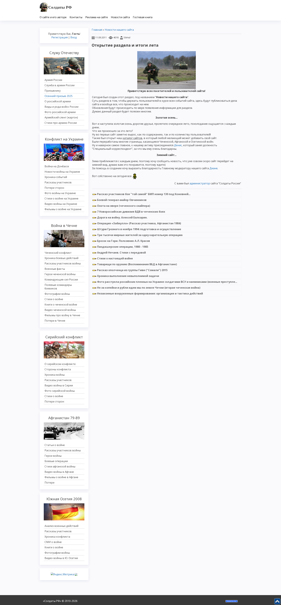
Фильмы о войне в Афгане (61, 477)
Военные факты (55, 269)
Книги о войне (54, 547)
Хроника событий (56, 177)
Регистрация (59, 37)
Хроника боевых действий (61, 258)
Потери (49, 482)
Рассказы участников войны (63, 263)
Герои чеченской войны (60, 274)
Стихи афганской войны (60, 466)
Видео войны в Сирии (59, 385)
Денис (178, 145)
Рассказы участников (58, 182)
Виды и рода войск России (61, 106)
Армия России (53, 80)
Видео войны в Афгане (59, 472)
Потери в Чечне (55, 320)
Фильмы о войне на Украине (63, 209)
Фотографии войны (57, 294)
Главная (97, 30)
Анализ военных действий (61, 526)
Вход (73, 37)
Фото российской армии (60, 112)
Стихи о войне (54, 299)
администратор (200, 183)
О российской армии (58, 101)
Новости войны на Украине (62, 171)
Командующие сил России (61, 279)
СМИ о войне (53, 542)
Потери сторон (54, 188)
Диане (213, 168)
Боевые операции (56, 461)
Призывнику (53, 90)
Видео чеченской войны (60, 310)
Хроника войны (55, 374)
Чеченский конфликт (58, 253)
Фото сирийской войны (60, 391)
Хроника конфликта (57, 536)
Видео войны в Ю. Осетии (61, 558)
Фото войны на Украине (60, 193)
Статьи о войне (55, 445)
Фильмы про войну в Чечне (62, 315)
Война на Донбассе (57, 166)
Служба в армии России (59, 85)
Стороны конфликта (58, 369)
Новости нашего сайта (119, 30)
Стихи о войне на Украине (61, 198)
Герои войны (53, 456)
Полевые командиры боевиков (58, 286)
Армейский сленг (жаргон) (61, 117)
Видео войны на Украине (61, 204)
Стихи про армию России (61, 123)
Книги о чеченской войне (61, 304)
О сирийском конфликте (60, 364)
